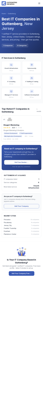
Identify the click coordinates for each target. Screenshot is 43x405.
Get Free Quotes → (21, 162)
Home (4, 13)
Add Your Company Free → (21, 273)
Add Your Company (22, 206)
